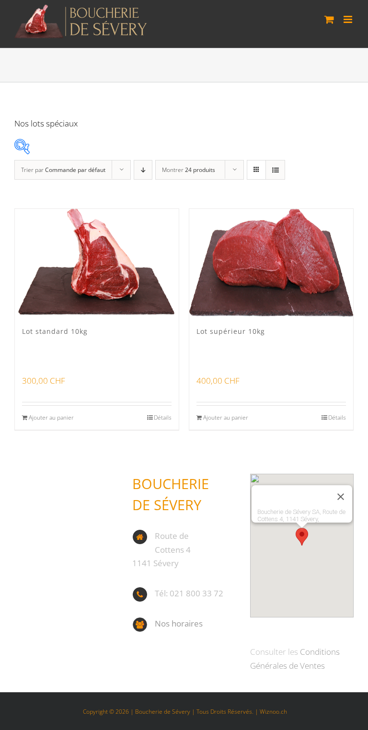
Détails (163, 417)
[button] (302, 536)
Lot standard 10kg (55, 331)
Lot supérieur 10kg (230, 331)
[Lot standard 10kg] (97, 263)
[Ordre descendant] (143, 170)
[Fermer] (340, 496)
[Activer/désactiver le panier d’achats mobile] (329, 19)
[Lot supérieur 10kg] (271, 263)
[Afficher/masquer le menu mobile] (349, 19)
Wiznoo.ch (273, 711)
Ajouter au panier (51, 417)
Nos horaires (179, 623)
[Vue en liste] (275, 169)
